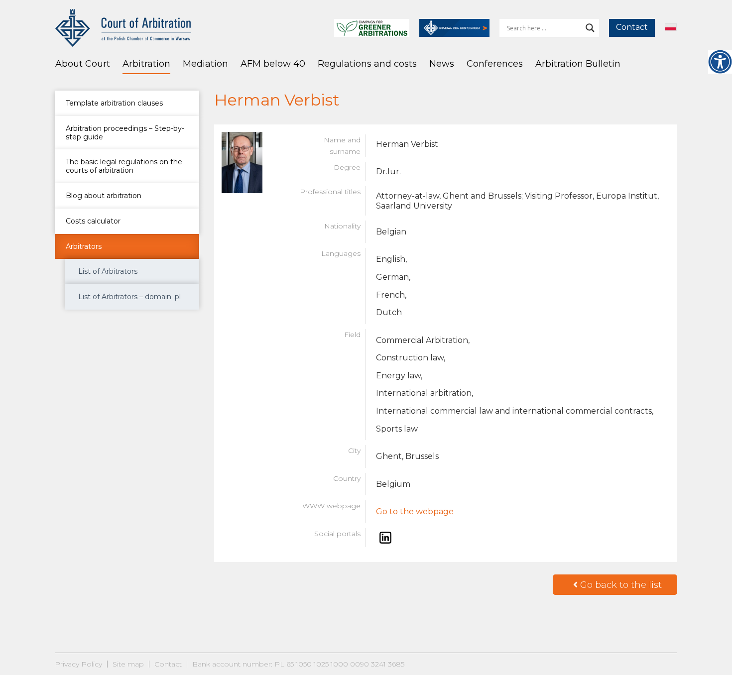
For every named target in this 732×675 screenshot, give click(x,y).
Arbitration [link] (146, 63)
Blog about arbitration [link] (103, 195)
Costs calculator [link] (93, 221)
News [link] (441, 63)
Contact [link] (632, 27)
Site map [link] (128, 664)
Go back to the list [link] (620, 584)
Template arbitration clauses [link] (114, 103)
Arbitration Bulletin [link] (577, 63)
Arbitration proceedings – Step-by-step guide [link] (125, 132)
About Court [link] (82, 63)
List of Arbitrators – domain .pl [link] (129, 296)
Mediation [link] (205, 63)
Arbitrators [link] (84, 246)
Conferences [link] (495, 63)
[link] (720, 62)
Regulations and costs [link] (367, 63)
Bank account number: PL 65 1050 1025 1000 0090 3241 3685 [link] (298, 664)
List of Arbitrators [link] (107, 271)
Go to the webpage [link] (415, 511)
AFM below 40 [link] (273, 63)
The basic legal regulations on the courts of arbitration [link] (124, 166)
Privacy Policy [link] (78, 664)
